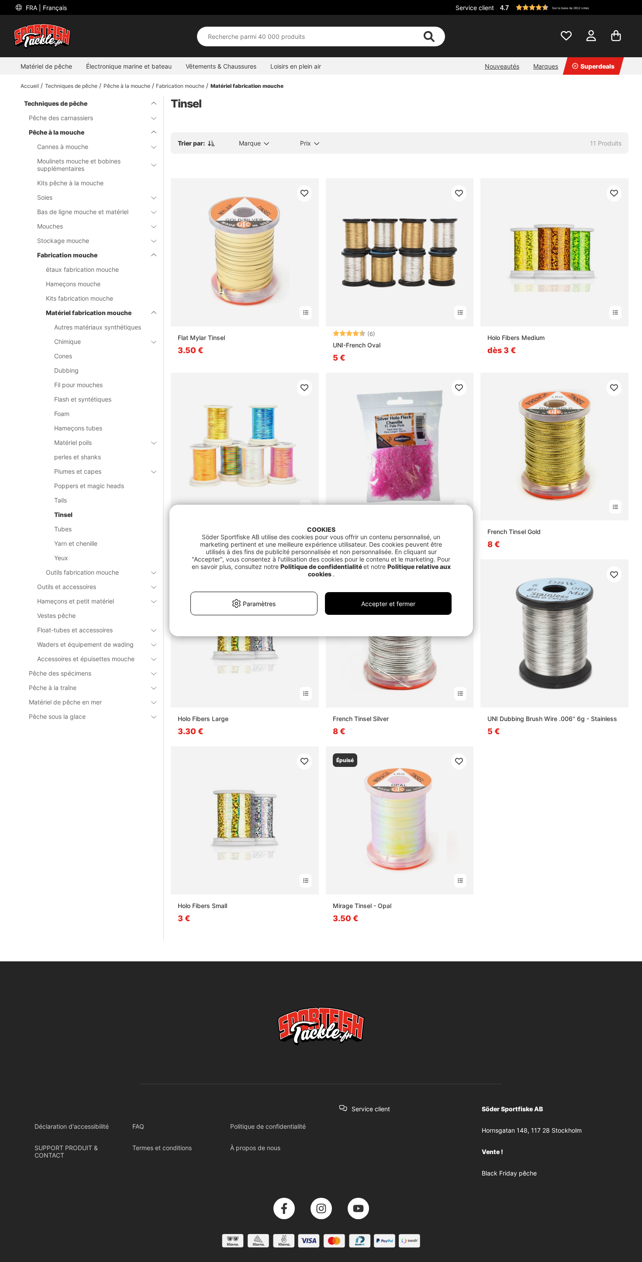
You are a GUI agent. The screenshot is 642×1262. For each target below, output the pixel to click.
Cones (63, 356)
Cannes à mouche (62, 146)
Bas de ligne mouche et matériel (82, 211)
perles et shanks (77, 457)
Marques (545, 66)
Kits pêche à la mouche (70, 183)
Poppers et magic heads (89, 485)
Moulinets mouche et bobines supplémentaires (79, 164)
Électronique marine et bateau (129, 66)
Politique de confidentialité (268, 1126)
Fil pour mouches (78, 384)
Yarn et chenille (75, 543)
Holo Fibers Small (202, 905)
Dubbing (66, 370)
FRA (45, 7)
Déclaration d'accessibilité (72, 1126)
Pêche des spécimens (60, 673)
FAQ (138, 1126)
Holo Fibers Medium (516, 337)
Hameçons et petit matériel (75, 601)
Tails (60, 500)
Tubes (63, 529)
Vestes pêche (56, 615)
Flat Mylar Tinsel (201, 337)
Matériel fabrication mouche (247, 86)
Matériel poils (73, 442)
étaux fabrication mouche (82, 269)
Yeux (61, 558)
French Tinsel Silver (361, 718)
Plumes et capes (77, 471)
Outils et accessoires (66, 586)
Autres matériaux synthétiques (97, 327)
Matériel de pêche (46, 66)
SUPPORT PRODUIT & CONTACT (66, 1151)
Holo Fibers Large (203, 718)
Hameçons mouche (73, 284)
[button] (562, 7)
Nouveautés (502, 66)
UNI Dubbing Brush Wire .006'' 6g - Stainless (552, 718)
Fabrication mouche (180, 86)
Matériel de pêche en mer (65, 702)
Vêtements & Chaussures (221, 66)
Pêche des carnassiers (61, 117)
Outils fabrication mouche (82, 572)
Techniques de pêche (71, 86)
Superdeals (597, 66)
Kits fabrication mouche (79, 298)
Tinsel (63, 514)
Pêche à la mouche (127, 86)
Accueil (30, 86)
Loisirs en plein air (295, 66)
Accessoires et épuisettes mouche (86, 658)
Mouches (50, 226)
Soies (44, 197)
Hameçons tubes (78, 428)
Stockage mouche (63, 240)
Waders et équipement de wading (85, 644)
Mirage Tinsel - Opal (362, 905)
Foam (61, 413)
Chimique (67, 341)
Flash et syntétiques (82, 399)
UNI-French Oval (356, 345)
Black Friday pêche (509, 1173)
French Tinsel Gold (514, 531)
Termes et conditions (162, 1147)
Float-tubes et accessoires (75, 630)
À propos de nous (255, 1147)
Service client (475, 7)
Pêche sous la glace (57, 716)
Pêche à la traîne (52, 687)
